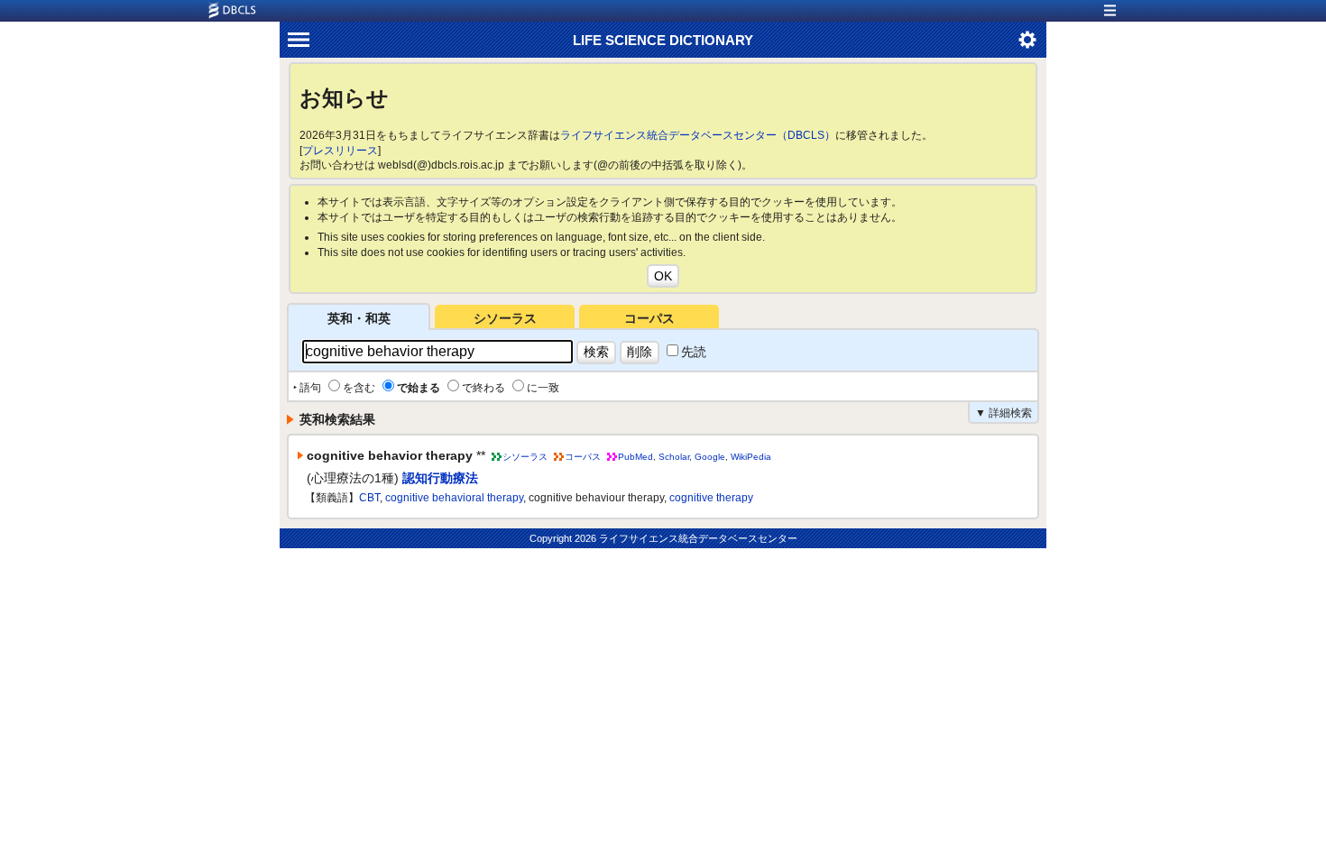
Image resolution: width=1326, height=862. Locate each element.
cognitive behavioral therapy (454, 497)
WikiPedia (751, 457)
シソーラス (505, 318)
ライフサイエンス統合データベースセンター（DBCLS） (697, 135)
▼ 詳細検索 (1003, 413)
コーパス (649, 318)
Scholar (673, 457)
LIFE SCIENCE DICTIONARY (663, 40)
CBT (369, 497)
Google (710, 457)
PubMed (635, 457)
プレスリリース (340, 150)
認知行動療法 (440, 478)
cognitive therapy (711, 497)
